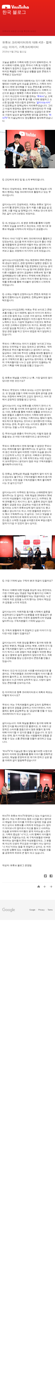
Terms (50, 910)
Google (32, 910)
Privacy (41, 910)
